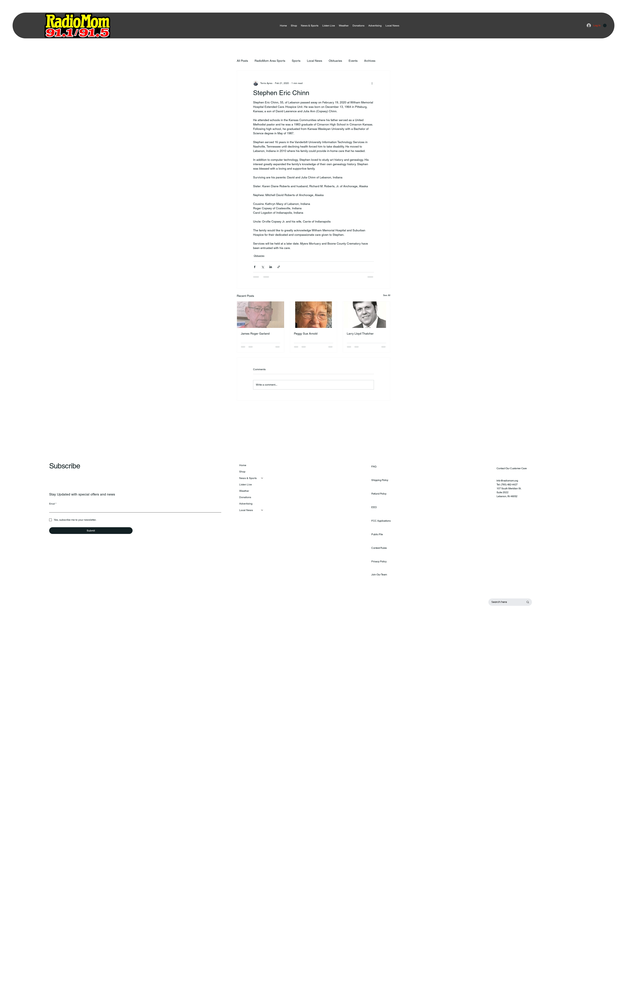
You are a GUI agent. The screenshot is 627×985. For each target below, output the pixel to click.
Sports (296, 60)
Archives (369, 60)
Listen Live (245, 487)
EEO (374, 509)
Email (52, 506)
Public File (377, 536)
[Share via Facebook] (254, 266)
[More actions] (372, 83)
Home (242, 467)
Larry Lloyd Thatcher (360, 333)
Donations (245, 499)
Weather (244, 493)
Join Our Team (379, 577)
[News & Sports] (262, 481)
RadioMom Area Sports (270, 60)
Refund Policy (378, 496)
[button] (605, 25)
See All (386, 295)
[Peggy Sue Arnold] (313, 314)
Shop (242, 474)
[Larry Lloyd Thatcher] (366, 314)
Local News (314, 60)
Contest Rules (379, 550)
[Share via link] (278, 266)
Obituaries (335, 60)
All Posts (242, 60)
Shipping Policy (379, 482)
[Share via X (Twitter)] (262, 266)
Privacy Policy (378, 564)
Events (353, 60)
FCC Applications (381, 523)
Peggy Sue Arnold (305, 333)
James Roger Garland (255, 333)
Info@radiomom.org (507, 483)
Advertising (245, 506)
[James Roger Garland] (260, 314)
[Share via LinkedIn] (270, 266)
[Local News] (262, 513)
